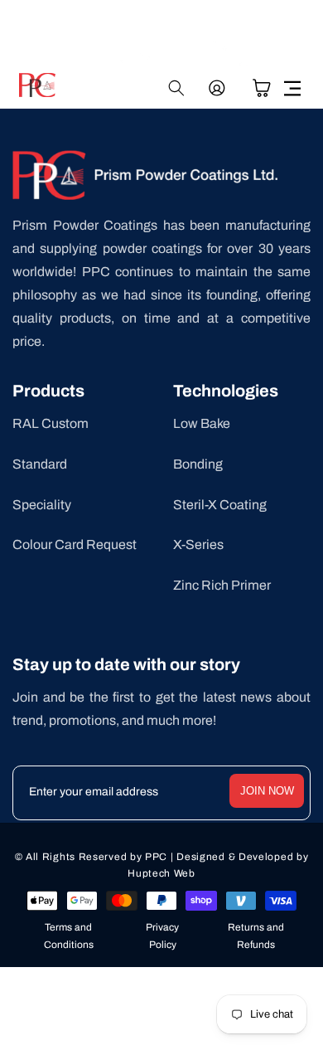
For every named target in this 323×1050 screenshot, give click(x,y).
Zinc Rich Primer (222, 585)
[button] (292, 88)
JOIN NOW (267, 791)
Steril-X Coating (220, 505)
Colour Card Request (74, 544)
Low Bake (201, 423)
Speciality (41, 505)
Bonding (198, 464)
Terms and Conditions (69, 936)
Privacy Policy (162, 936)
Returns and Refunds (256, 936)
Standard (39, 464)
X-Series (198, 544)
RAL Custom (50, 423)
